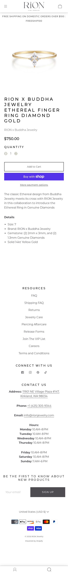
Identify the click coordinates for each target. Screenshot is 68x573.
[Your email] (16, 492)
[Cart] (60, 6)
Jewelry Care (34, 317)
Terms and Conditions (34, 353)
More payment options (34, 184)
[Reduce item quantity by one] (6, 154)
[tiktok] (45, 372)
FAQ (34, 295)
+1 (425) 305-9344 (39, 405)
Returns (34, 310)
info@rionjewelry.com (39, 415)
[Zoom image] (34, 57)
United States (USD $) (33, 511)
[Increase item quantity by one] (16, 154)
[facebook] (22, 372)
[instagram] (30, 372)
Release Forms (34, 331)
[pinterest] (38, 372)
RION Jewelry (37, 536)
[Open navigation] (8, 6)
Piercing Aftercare (34, 324)
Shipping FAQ (34, 303)
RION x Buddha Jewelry (20, 130)
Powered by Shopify (34, 541)
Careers (34, 346)
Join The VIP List (34, 339)
